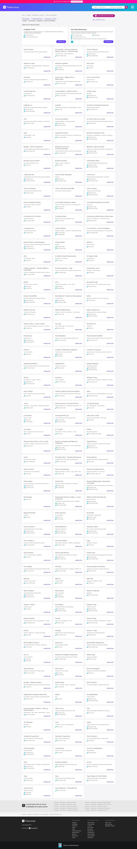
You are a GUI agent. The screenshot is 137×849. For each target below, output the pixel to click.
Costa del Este (91, 824)
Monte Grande (75, 832)
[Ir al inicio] (11, 7)
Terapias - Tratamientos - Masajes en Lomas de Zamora (98, 804)
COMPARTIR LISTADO (100, 20)
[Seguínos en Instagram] (72, 42)
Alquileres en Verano (110, 826)
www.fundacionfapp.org (31, 37)
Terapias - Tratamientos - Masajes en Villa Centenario (97, 808)
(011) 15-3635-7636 (77, 35)
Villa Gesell (90, 837)
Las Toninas (90, 827)
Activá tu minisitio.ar (76, 1)
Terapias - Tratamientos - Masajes (35, 15)
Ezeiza (73, 827)
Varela (73, 837)
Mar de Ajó (90, 829)
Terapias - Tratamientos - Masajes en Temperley (66, 806)
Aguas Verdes (91, 822)
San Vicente (75, 836)
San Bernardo (91, 832)
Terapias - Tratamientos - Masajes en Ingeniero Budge (97, 802)
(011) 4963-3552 (29, 35)
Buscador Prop (108, 824)
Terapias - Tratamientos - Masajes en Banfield (65, 802)
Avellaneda (75, 824)
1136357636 (97, 35)
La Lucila (90, 826)
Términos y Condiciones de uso (71, 845)
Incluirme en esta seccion (105, 15)
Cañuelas (74, 826)
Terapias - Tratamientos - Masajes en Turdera (96, 806)
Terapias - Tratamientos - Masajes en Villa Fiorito (66, 808)
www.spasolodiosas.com (79, 37)
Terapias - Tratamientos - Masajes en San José (96, 810)
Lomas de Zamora (76, 831)
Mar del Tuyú (91, 831)
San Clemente (91, 834)
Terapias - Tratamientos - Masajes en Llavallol (65, 804)
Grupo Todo (108, 822)
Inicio (23, 15)
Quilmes (74, 834)
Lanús (73, 829)
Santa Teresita (91, 836)
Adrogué (74, 822)
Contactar (61, 41)
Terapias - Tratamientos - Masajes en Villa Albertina (66, 810)
